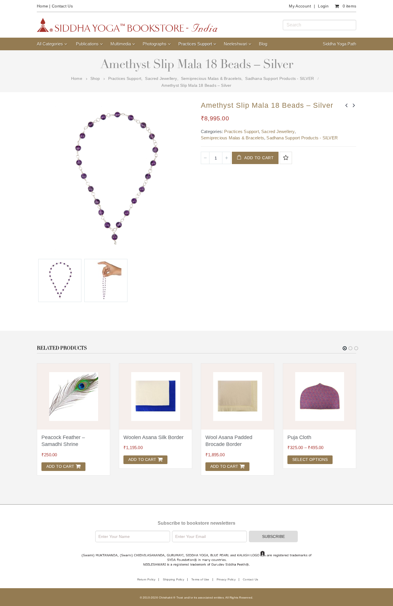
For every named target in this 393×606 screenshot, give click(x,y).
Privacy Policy (226, 579)
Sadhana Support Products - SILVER (302, 137)
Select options (310, 459)
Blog (263, 43)
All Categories (50, 43)
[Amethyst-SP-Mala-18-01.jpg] (59, 280)
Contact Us (62, 6)
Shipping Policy (173, 579)
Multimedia (120, 43)
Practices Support (195, 43)
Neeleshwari (235, 43)
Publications (87, 43)
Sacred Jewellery (278, 131)
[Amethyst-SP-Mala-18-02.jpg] (105, 280)
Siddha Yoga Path (339, 43)
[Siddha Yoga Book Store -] (127, 25)
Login (323, 6)
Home (42, 6)
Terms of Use (200, 579)
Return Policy (146, 579)
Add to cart (259, 157)
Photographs (155, 43)
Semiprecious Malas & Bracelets (232, 137)
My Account (300, 6)
